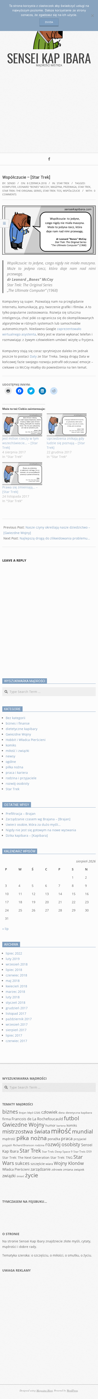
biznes (10, 1111)
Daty (33, 356)
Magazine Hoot (44, 1390)
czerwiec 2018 (16, 975)
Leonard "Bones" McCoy (33, 186)
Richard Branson (23, 1145)
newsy (10, 756)
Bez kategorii (15, 718)
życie (31, 1175)
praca (67, 1138)
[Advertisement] (49, 113)
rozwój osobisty (17, 783)
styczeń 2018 (15, 1002)
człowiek (49, 1112)
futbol (71, 1118)
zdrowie (57, 1169)
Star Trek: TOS (52, 190)
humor (50, 1125)
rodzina (39, 1145)
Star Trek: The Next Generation (25, 1157)
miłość (61, 1131)
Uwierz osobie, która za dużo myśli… (33, 824)
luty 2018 (13, 997)
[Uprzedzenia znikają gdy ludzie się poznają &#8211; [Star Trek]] (67, 424)
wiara (49, 1164)
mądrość (8, 1139)
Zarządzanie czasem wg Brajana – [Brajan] (38, 819)
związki (9, 1175)
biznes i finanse (18, 723)
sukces (22, 1163)
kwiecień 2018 (16, 986)
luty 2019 (13, 959)
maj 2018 (13, 980)
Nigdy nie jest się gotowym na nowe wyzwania (41, 830)
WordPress (72, 1390)
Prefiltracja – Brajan (21, 813)
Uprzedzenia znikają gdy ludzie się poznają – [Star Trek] (66, 443)
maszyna (56, 186)
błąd (30, 1112)
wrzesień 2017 (17, 1024)
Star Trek (63, 183)
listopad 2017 (16, 1013)
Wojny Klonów (69, 1163)
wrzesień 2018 (17, 964)
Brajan (22, 1112)
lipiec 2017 (14, 1035)
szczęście (38, 1163)
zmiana (68, 1169)
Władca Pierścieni (16, 1169)
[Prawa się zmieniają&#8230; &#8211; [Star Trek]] (22, 473)
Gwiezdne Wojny (18, 734)
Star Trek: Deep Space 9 (57, 1151)
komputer (9, 186)
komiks (11, 745)
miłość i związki (17, 751)
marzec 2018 (15, 991)
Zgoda (49, 22)
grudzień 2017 (17, 1008)
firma (6, 1119)
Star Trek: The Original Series (21, 190)
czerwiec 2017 (16, 1041)
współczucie (71, 190)
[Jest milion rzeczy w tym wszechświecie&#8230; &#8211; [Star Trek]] (22, 424)
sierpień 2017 (16, 1030)
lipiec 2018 (14, 970)
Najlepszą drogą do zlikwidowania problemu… (55, 538)
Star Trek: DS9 (82, 1151)
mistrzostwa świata (26, 1131)
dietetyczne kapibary (21, 729)
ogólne (11, 761)
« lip (5, 929)
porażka (54, 1138)
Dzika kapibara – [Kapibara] (27, 835)
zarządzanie (41, 1169)
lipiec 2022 (14, 953)
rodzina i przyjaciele (21, 778)
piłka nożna (14, 767)
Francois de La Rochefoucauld (37, 1118)
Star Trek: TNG (61, 1157)
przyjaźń (7, 1145)
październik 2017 (19, 1019)
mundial (82, 1131)
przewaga (70, 186)
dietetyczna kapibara (79, 1112)
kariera (61, 1125)
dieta (61, 1112)
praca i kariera (17, 772)
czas (37, 1112)
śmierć (20, 1176)
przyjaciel (80, 1139)
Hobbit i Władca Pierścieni (26, 740)
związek (79, 1169)
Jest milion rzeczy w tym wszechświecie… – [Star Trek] (20, 443)
